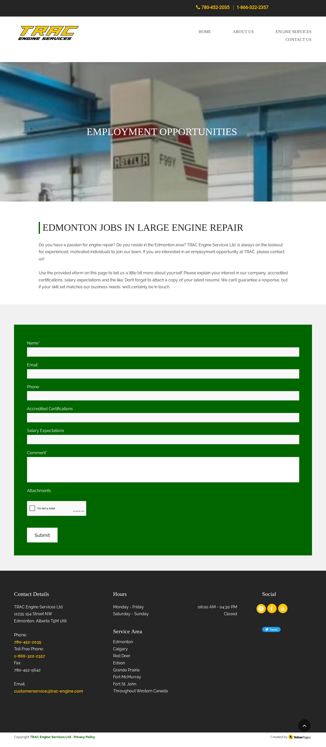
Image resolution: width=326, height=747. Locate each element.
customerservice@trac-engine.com (48, 691)
